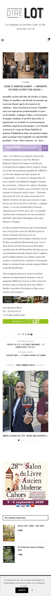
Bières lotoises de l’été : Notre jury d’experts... (25, 435)
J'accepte (22, 590)
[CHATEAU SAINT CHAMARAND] (25, 298)
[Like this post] (20, 334)
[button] (5, 405)
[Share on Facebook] (23, 334)
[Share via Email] (31, 334)
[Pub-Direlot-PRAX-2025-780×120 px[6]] (25, 146)
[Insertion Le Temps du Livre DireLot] (25, 463)
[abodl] (25, 320)
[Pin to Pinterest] (28, 334)
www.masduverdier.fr (12, 307)
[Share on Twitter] (26, 334)
